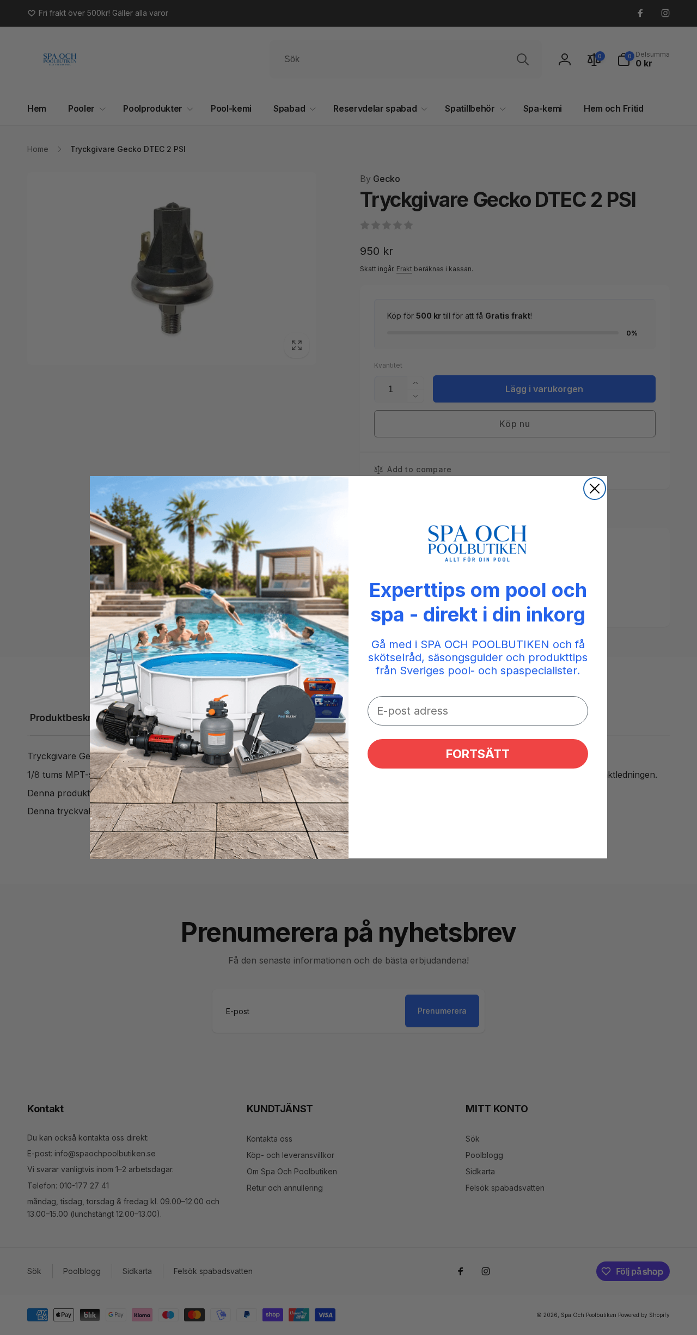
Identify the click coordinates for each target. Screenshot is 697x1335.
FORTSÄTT (478, 754)
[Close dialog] (595, 488)
